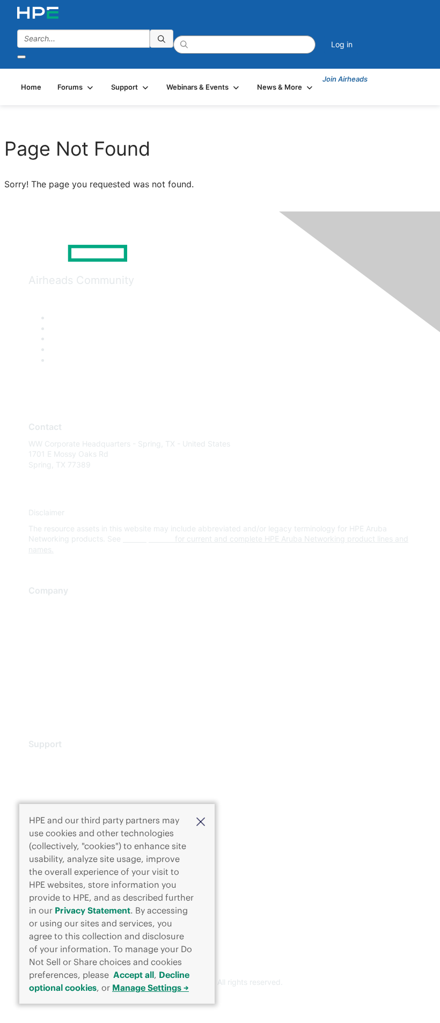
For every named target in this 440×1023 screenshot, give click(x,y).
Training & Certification (68, 792)
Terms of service (57, 686)
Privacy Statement (92, 910)
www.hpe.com (148, 538)
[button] (200, 821)
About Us (44, 607)
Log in (342, 44)
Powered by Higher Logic (220, 1002)
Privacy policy (53, 670)
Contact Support (57, 776)
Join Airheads (345, 79)
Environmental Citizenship (73, 654)
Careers (42, 622)
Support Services (58, 760)
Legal (38, 702)
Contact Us (48, 639)
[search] (161, 39)
